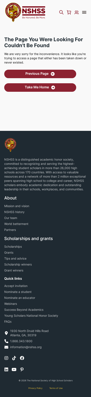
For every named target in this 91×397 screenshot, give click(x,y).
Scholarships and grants (28, 238)
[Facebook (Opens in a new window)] (22, 358)
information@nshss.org (26, 347)
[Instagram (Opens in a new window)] (6, 358)
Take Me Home (37, 87)
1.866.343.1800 (21, 341)
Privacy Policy (35, 388)
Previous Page (36, 73)
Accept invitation (16, 286)
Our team (10, 218)
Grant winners (13, 270)
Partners (10, 230)
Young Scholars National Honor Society (31, 315)
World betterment (16, 224)
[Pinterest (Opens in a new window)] (21, 369)
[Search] (61, 12)
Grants (8, 252)
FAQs (7, 321)
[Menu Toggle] (84, 12)
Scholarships (13, 246)
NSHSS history (14, 212)
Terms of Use (56, 388)
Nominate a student (18, 292)
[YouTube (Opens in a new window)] (14, 369)
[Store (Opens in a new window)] (69, 12)
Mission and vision (16, 206)
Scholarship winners (18, 264)
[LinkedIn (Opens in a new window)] (6, 369)
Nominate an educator (19, 298)
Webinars (10, 303)
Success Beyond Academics (23, 309)
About (10, 198)
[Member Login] (76, 12)
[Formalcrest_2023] (10, 144)
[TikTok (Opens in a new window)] (14, 358)
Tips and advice (15, 258)
